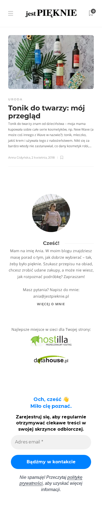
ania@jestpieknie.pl (51, 296)
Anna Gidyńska (19, 157)
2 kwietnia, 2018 (43, 157)
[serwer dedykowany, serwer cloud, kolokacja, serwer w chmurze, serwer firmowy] (51, 340)
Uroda (15, 99)
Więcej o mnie (51, 304)
